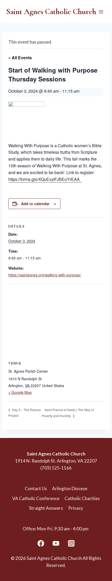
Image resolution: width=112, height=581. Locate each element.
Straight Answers (46, 508)
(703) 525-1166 (56, 468)
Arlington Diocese (69, 488)
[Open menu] (101, 12)
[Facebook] (40, 543)
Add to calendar (35, 203)
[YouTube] (56, 543)
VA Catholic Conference (35, 498)
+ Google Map (20, 392)
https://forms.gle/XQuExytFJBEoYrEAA (45, 179)
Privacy (75, 508)
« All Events (20, 58)
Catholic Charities (82, 498)
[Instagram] (71, 543)
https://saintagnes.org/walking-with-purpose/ (44, 274)
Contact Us (36, 488)
